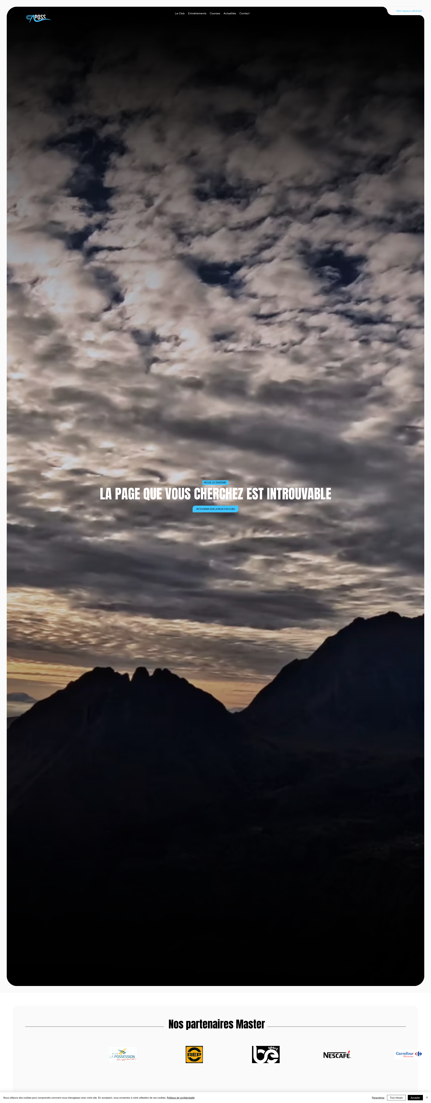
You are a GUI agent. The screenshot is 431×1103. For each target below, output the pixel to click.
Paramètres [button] (378, 1097)
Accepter (415, 1097)
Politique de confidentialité (181, 1097)
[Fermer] (427, 1097)
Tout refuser (396, 1097)
